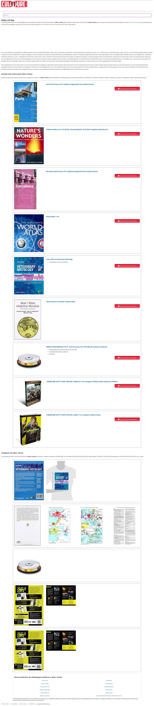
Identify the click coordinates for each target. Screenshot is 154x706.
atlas (136, 22)
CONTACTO (31, 704)
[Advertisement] (77, 38)
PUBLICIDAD (5, 704)
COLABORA (14, 704)
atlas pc (131, 22)
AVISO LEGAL (23, 704)
